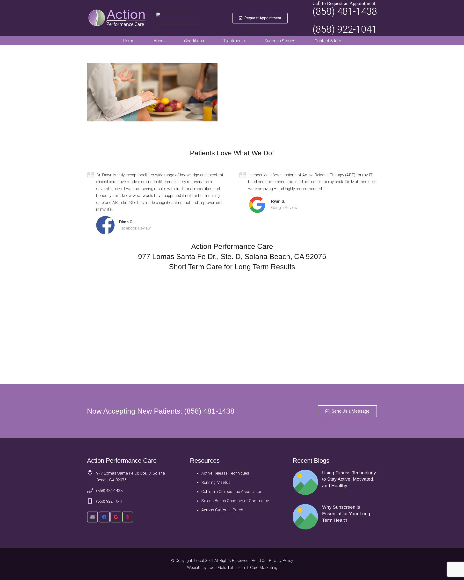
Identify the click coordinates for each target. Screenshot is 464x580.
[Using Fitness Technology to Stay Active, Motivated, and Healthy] (335, 482)
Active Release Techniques (225, 473)
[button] (168, 40)
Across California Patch (222, 509)
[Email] (92, 517)
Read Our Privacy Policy (272, 560)
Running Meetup (216, 482)
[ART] (178, 18)
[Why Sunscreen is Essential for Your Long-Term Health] (335, 516)
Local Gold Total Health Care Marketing (242, 567)
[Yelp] (127, 517)
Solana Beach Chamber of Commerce (235, 500)
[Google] (115, 517)
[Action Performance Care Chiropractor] (118, 18)
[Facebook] (104, 517)
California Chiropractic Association (231, 491)
